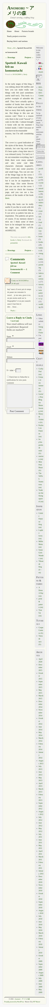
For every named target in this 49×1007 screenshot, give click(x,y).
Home (9, 31)
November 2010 (40, 888)
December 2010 (40, 879)
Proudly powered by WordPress (14, 1002)
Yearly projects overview (16, 36)
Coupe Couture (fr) (41, 630)
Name (9, 336)
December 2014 (40, 704)
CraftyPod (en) (41, 371)
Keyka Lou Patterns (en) (41, 430)
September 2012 (41, 806)
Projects (29, 57)
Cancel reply (15, 321)
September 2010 (41, 905)
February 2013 (41, 797)
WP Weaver (36, 1002)
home (41, 236)
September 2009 (41, 967)
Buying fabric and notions (17, 41)
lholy (25, 74)
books (12, 240)
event (40, 211)
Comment (10, 383)
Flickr (41, 333)
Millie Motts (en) (41, 544)
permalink (14, 243)
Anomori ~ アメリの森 (20, 10)
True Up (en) (40, 613)
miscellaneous (41, 191)
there (7, 198)
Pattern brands (28, 31)
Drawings (10, 57)
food (40, 222)
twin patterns (41, 293)
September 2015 (41, 684)
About (16, 31)
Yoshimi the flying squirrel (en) (41, 495)
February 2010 (41, 941)
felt (14, 48)
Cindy (13, 281)
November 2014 (40, 712)
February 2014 (41, 746)
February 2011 (41, 865)
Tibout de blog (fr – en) (41, 566)
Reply (13, 311)
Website (9, 357)
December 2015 (40, 667)
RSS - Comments (41, 95)
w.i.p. (41, 299)
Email (9, 347)
